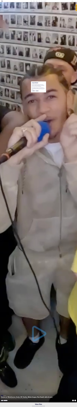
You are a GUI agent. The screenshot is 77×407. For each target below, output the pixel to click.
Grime (2, 400)
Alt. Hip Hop (5, 400)
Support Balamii (76, 8)
